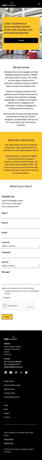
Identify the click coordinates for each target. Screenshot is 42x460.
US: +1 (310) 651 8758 (11, 364)
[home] (9, 4)
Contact (21, 40)
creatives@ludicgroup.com (13, 367)
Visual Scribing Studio (11, 397)
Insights (7, 413)
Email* (5, 232)
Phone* (5, 223)
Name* (5, 213)
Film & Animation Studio (12, 385)
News (6, 409)
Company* (6, 252)
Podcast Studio (9, 393)
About (6, 405)
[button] (38, 3)
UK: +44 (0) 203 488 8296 (13, 361)
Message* (6, 272)
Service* (5, 262)
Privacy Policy (8, 439)
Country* (6, 242)
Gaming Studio (9, 389)
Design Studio (9, 381)
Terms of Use (8, 443)
